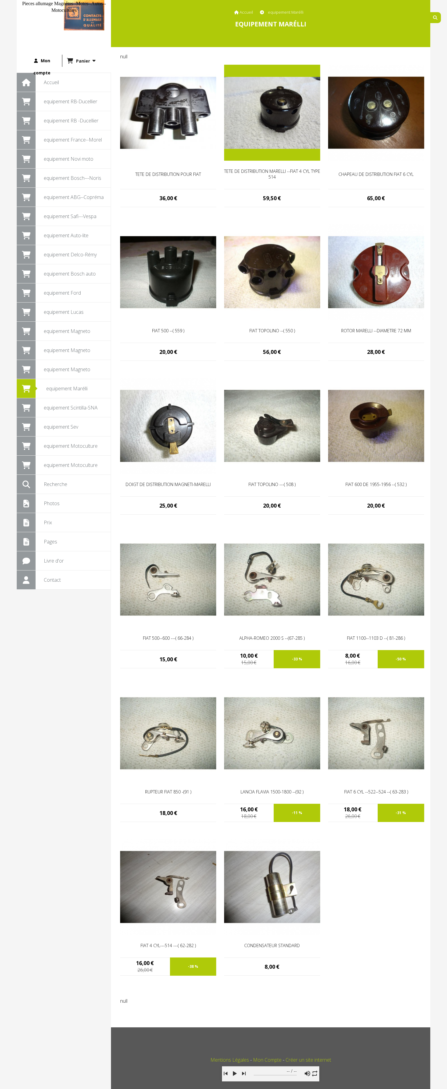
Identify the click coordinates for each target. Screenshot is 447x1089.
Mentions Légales (229, 1059)
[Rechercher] (435, 17)
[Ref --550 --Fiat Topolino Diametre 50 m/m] (272, 271)
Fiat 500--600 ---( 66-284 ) (168, 638)
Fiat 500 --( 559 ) (168, 331)
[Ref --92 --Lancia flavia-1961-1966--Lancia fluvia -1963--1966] (272, 732)
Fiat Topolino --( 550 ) (272, 331)
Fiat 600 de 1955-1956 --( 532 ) (376, 484)
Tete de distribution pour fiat (168, 174)
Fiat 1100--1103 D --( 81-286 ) (376, 638)
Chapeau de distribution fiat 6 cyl (376, 174)
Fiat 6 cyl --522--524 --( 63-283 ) (376, 792)
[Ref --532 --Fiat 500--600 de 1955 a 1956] (376, 425)
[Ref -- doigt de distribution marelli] (168, 425)
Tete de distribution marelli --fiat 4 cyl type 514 (272, 174)
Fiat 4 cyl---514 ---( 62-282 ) (168, 945)
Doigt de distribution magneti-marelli (168, 484)
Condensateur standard (272, 945)
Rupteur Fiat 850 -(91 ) (168, 792)
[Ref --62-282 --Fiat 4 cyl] (168, 886)
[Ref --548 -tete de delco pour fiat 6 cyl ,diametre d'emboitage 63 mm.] (376, 112)
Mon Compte (267, 1059)
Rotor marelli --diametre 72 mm (376, 331)
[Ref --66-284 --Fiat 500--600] (168, 579)
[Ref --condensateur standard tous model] (272, 886)
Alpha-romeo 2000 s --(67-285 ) (272, 638)
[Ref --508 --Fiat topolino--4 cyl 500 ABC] (272, 425)
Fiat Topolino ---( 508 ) (272, 484)
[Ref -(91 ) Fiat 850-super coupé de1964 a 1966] (168, 732)
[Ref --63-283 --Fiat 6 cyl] (376, 732)
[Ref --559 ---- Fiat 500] (168, 271)
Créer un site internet (308, 1059)
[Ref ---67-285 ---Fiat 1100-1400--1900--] (272, 579)
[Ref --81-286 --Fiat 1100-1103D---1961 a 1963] (376, 579)
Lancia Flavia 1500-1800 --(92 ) (272, 792)
